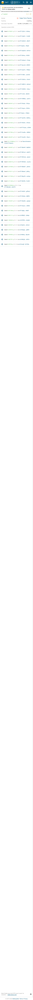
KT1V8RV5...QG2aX (25, 84)
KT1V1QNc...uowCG (24, 74)
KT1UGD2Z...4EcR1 (25, 41)
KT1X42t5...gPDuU (25, 191)
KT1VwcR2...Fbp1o (25, 137)
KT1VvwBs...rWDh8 (25, 132)
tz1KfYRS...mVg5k (25, 220)
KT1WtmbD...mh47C (9, 187)
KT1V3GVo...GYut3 (25, 79)
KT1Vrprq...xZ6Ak (26, 127)
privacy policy (11, 9)
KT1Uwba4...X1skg (25, 60)
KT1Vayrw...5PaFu (25, 108)
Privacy (26, 998)
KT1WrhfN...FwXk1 (25, 181)
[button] (15, 2)
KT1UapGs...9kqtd (24, 45)
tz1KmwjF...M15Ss (24, 244)
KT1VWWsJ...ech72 (25, 98)
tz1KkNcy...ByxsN (24, 234)
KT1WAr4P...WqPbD (25, 147)
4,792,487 (26, 11)
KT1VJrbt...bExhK (24, 94)
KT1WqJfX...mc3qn (25, 176)
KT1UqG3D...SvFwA (25, 50)
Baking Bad (16, 998)
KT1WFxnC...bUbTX (25, 152)
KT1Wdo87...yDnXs (25, 166)
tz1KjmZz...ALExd (24, 225)
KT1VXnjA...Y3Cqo (25, 103)
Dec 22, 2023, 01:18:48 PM (12, 11)
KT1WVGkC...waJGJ (25, 161)
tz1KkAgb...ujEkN (24, 229)
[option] (16, 31)
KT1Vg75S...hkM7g (25, 118)
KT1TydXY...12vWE (25, 36)
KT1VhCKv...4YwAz (25, 122)
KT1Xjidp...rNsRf (24, 210)
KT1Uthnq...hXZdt (25, 55)
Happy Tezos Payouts (25, 18)
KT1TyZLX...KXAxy (25, 31)
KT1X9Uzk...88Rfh (25, 196)
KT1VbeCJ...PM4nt (24, 113)
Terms (21, 998)
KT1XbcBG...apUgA (25, 201)
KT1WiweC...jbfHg (25, 171)
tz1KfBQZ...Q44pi (24, 215)
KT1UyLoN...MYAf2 (25, 65)
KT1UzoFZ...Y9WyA (25, 69)
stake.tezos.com (12, 994)
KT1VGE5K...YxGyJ (25, 89)
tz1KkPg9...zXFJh (24, 239)
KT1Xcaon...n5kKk (25, 205)
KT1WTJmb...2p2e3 (25, 157)
